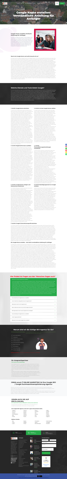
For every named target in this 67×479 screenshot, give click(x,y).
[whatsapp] (66, 154)
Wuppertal (48, 416)
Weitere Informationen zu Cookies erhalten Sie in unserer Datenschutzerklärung (33, 477)
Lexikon (13, 423)
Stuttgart (47, 411)
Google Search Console (22, 452)
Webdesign (20, 464)
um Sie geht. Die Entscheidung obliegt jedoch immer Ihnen (37, 452)
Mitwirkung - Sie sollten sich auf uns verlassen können (37, 447)
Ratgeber (25, 422)
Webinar (36, 422)
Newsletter (48, 423)
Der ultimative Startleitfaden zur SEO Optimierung (37, 471)
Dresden (13, 416)
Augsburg (13, 410)
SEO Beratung (21, 446)
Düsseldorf (36, 411)
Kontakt (62, 3)
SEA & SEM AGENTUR (28, 3)
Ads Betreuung (21, 459)
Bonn (36, 415)
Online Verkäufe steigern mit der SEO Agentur (37, 458)
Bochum (36, 410)
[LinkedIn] (60, 0)
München (25, 411)
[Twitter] (15, 456)
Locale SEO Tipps (21, 463)
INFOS (35, 3)
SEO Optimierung (21, 443)
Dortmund (13, 411)
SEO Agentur (21, 447)
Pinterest (20, 457)
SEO (19, 448)
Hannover (25, 410)
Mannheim (48, 415)
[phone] (66, 148)
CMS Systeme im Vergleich (23, 442)
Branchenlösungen (38, 423)
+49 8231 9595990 (13, 0)
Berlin (13, 415)
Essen (36, 416)
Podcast (25, 423)
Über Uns (22, 3)
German (63, 0)
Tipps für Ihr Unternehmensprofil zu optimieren (24, 466)
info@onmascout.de (6, 0)
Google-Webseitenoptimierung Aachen (37, 441)
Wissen (38, 3)
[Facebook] (14, 456)
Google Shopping (21, 453)
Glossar (13, 422)
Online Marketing (21, 454)
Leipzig (47, 410)
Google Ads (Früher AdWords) (23, 462)
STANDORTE (43, 3)
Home (18, 3)
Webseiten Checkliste (22, 458)
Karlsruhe (25, 415)
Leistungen (21, 437)
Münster (25, 416)
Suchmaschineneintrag (22, 441)
